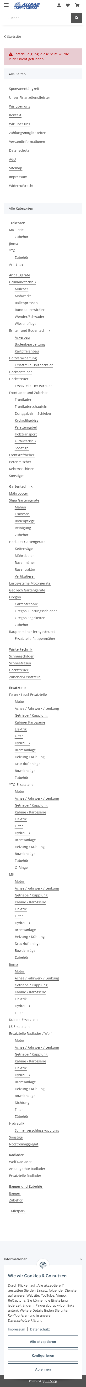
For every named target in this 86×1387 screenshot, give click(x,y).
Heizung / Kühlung (30, 757)
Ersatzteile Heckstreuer (33, 385)
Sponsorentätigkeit (24, 88)
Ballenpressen (26, 302)
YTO (12, 250)
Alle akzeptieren (43, 1342)
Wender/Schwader (29, 316)
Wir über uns (19, 106)
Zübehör (21, 1116)
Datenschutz (40, 1329)
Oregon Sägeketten (30, 618)
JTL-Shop (51, 1381)
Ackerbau (22, 337)
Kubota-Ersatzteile (23, 1019)
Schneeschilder (21, 656)
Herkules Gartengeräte (27, 541)
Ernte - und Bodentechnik (29, 330)
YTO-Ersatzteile (21, 784)
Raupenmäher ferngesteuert (32, 631)
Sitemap (15, 168)
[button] (59, 5)
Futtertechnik (25, 441)
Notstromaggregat (23, 1144)
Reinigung (23, 528)
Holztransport (26, 434)
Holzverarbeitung (23, 358)
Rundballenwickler (30, 309)
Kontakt (15, 115)
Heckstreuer (18, 379)
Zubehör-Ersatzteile (25, 677)
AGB (12, 159)
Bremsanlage (25, 750)
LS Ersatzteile (19, 1026)
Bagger (14, 1193)
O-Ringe (21, 867)
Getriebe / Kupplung (31, 715)
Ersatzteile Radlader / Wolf (30, 1033)
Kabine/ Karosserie (30, 722)
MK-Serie (16, 230)
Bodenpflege (25, 521)
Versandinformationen (27, 141)
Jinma (13, 243)
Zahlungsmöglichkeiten (27, 132)
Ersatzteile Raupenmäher (35, 638)
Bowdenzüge (25, 770)
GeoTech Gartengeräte (27, 590)
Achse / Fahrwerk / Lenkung (37, 708)
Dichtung (22, 1102)
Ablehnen (43, 1369)
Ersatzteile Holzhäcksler (34, 365)
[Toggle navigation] (6, 3)
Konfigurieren (43, 1355)
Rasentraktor (25, 569)
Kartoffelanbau (27, 351)
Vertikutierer (25, 576)
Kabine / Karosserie (30, 812)
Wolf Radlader (20, 1161)
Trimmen (22, 514)
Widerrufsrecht (21, 185)
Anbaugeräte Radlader (27, 1168)
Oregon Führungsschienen (36, 611)
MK (11, 874)
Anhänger (17, 264)
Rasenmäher (25, 562)
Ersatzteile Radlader (25, 1175)
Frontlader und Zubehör (28, 392)
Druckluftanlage (27, 763)
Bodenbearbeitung (30, 344)
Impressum (16, 1329)
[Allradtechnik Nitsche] (26, 5)
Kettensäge (24, 548)
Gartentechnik (26, 604)
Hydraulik (22, 743)
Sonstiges (16, 475)
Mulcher (21, 289)
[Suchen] (76, 18)
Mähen (20, 507)
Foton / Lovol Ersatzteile (28, 694)
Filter (19, 736)
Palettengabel (26, 427)
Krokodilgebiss (26, 420)
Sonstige (21, 448)
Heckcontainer (20, 372)
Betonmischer (20, 462)
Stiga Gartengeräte (24, 500)
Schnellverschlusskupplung (37, 1130)
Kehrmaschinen (21, 468)
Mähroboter (18, 493)
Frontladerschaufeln (31, 406)
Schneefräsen (20, 663)
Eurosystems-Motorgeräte (29, 583)
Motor (19, 701)
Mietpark (18, 1211)
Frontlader (23, 399)
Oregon (15, 597)
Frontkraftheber (21, 455)
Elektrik (21, 729)
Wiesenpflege (25, 323)
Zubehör (21, 236)
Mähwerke (23, 296)
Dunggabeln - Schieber (33, 413)
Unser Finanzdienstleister (29, 97)
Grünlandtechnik (22, 282)
